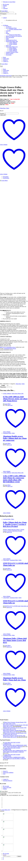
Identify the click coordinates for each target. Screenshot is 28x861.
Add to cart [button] (9, 405)
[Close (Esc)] (23, 1)
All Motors (5, 25)
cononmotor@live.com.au (10, 348)
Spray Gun (8, 45)
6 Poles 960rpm (12, 48)
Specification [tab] (6, 178)
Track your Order (7, 787)
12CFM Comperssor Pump (15, 29)
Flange (7, 33)
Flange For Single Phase (14, 34)
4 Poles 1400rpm (13, 44)
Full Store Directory (7, 780)
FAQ (4, 773)
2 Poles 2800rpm (13, 42)
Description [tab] (5, 176)
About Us (5, 60)
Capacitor (8, 30)
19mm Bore (8, 75)
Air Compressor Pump (11, 28)
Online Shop (6, 58)
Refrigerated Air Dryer (11, 40)
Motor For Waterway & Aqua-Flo (14, 36)
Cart (4, 7)
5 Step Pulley (6, 560)
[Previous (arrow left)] (2, 430)
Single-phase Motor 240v (12, 41)
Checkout (5, 8)
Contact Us (5, 61)
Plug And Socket (10, 37)
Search (4, 854)
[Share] (19, 1)
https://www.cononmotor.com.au (7, 347)
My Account (6, 4)
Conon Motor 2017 (5, 809)
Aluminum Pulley (7, 433)
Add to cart (3, 115)
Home (4, 57)
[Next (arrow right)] (25, 430)
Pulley (7, 38)
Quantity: (2, 113)
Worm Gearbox (9, 53)
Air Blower (8, 26)
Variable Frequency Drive (12, 52)
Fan (7, 32)
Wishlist (5, 5)
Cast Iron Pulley (7, 519)
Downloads (8, 54)
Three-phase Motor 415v (12, 46)
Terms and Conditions (8, 772)
